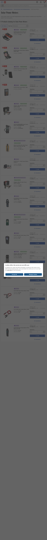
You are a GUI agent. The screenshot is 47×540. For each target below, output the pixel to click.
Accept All (14, 274)
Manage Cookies (33, 274)
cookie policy (9, 270)
